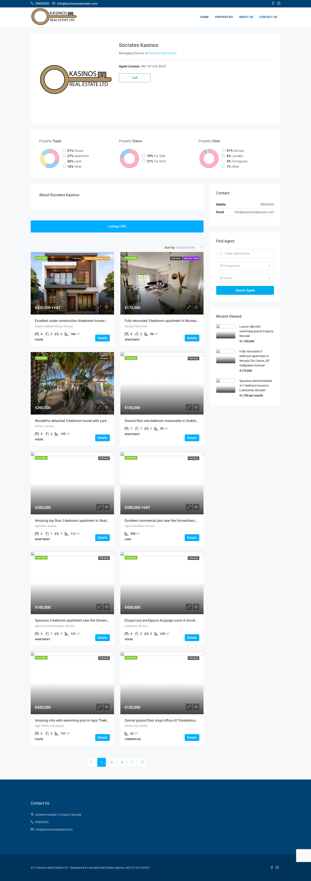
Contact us (268, 17)
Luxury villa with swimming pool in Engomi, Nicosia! (256, 331)
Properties (224, 17)
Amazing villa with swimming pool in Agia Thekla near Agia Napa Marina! (90, 720)
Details (102, 338)
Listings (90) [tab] (117, 226)
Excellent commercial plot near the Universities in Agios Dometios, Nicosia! (180, 521)
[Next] (132, 762)
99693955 (42, 822)
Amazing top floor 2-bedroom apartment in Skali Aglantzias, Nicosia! (86, 521)
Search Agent (245, 290)
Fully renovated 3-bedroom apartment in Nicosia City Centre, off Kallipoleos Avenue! (187, 321)
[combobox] (189, 247)
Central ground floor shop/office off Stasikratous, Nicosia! (168, 720)
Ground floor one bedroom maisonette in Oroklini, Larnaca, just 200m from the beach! (188, 421)
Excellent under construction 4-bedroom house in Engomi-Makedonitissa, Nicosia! (95, 321)
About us (246, 17)
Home (204, 17)
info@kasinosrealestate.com (254, 212)
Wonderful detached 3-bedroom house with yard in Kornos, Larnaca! (85, 421)
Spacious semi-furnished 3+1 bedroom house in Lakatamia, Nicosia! (255, 385)
